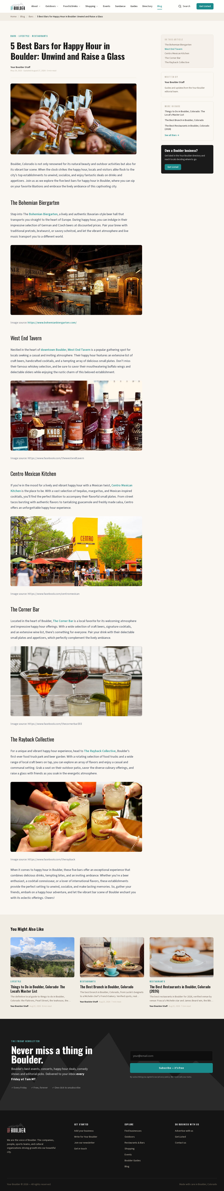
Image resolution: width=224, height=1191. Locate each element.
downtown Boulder (53, 350)
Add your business (84, 1131)
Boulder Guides (133, 1160)
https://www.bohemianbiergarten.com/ (52, 323)
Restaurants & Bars (135, 1143)
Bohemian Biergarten (43, 214)
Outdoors (51, 6)
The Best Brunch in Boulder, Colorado (184, 120)
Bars (31, 16)
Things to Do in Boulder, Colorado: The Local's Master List (185, 113)
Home (13, 16)
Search (186, 6)
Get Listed (205, 6)
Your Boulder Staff (20, 67)
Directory (147, 6)
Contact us (180, 1143)
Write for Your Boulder (85, 1137)
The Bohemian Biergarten (178, 44)
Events (106, 6)
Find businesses (133, 1131)
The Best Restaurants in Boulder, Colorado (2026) (187, 127)
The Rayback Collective (100, 751)
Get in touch (80, 1148)
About (34, 6)
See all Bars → (172, 135)
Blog (159, 6)
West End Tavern (79, 350)
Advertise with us (184, 1131)
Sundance (120, 6)
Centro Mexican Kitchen (177, 53)
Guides (134, 6)
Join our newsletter (84, 1143)
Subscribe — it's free (171, 1068)
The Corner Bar (63, 621)
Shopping (90, 6)
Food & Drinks (70, 6)
